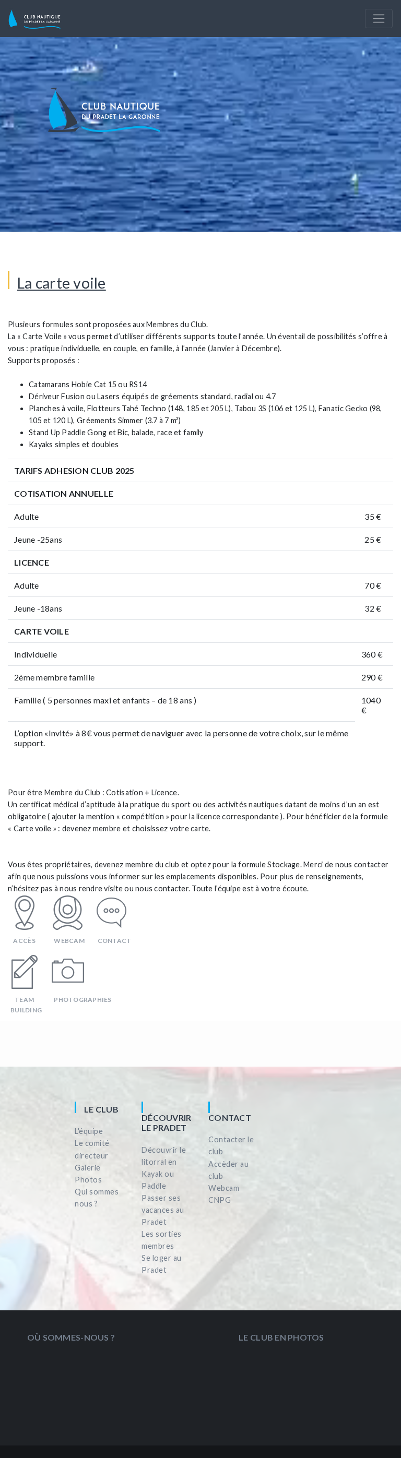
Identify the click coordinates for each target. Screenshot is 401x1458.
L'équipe (89, 1131)
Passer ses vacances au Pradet (162, 1209)
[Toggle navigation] (379, 18)
